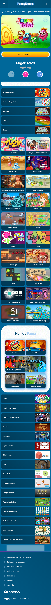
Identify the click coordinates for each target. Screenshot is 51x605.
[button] (47, 4)
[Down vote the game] (25, 74)
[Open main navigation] (4, 4)
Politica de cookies (14, 566)
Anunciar (10, 585)
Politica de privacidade (16, 562)
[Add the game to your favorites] (45, 19)
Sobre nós (11, 576)
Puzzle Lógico (25, 12)
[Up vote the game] (40, 74)
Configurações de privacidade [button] (19, 557)
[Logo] (25, 4)
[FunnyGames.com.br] (2, 12)
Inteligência (12, 12)
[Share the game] (11, 74)
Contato (10, 580)
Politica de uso (13, 571)
